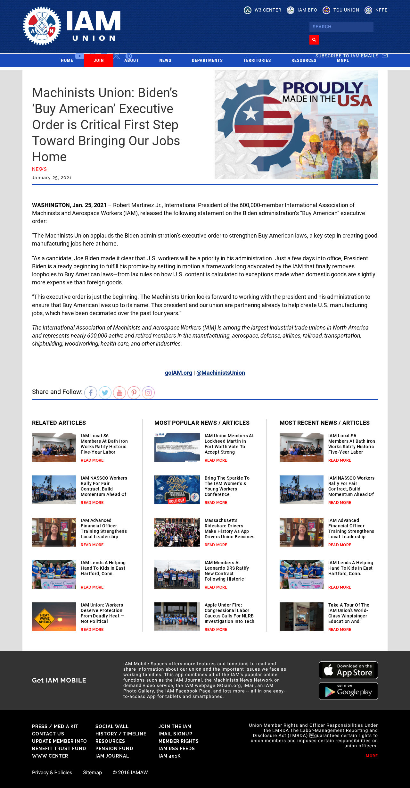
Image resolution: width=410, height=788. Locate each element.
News (166, 60)
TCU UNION (346, 10)
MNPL (343, 60)
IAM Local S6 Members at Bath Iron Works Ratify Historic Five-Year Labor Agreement (104, 446)
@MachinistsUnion (220, 372)
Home (67, 60)
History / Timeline (120, 733)
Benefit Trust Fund (59, 748)
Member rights (179, 741)
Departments (207, 60)
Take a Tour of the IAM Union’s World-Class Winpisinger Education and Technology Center (349, 615)
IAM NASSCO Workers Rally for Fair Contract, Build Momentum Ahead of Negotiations (104, 488)
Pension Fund (114, 748)
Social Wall (112, 726)
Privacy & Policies (52, 772)
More (372, 756)
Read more (92, 460)
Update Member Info (59, 741)
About (131, 60)
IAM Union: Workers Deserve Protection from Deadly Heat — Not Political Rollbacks (102, 615)
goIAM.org (178, 372)
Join (99, 60)
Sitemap (92, 772)
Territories (257, 60)
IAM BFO (307, 10)
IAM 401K (170, 756)
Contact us (48, 733)
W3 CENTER (268, 10)
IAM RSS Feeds (177, 748)
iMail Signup (176, 733)
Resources (303, 60)
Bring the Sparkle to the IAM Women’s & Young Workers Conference (227, 486)
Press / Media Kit (55, 726)
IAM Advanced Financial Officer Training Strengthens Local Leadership (104, 528)
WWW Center (50, 756)
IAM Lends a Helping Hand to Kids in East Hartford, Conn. (103, 568)
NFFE (381, 10)
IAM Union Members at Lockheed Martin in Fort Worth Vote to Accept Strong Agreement (229, 446)
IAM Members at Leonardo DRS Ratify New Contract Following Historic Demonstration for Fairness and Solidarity (227, 579)
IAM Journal (112, 756)
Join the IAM (175, 726)
